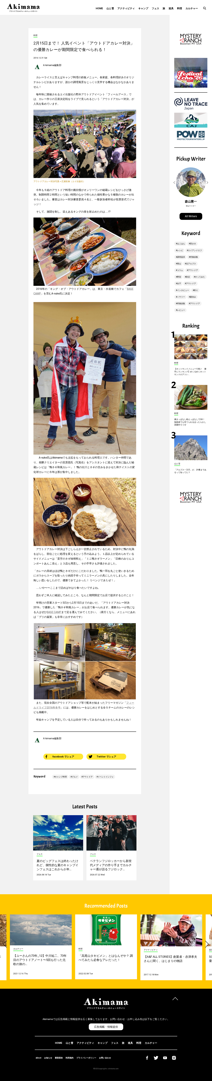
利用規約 (70, 1058)
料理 (179, 8)
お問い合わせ (105, 1058)
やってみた (200, 277)
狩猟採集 (194, 257)
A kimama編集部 (52, 65)
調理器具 (181, 257)
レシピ (180, 250)
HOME (99, 8)
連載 (70, 457)
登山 (179, 264)
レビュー (181, 310)
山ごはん (181, 244)
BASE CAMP (54, 612)
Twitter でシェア (106, 756)
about (38, 1058)
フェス (155, 8)
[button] (174, 182)
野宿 (179, 277)
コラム (180, 270)
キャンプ (143, 8)
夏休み (193, 297)
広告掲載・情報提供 (106, 1026)
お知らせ (48, 1058)
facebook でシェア (63, 756)
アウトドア (88, 777)
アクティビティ (126, 8)
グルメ (75, 777)
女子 (179, 283)
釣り (196, 290)
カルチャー (192, 8)
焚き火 (193, 244)
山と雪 (110, 8)
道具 (171, 8)
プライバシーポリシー (86, 1058)
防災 (188, 277)
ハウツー (181, 297)
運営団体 (59, 1058)
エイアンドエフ (195, 250)
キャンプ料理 (61, 777)
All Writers (191, 216)
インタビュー (183, 290)
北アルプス (191, 264)
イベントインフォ (106, 777)
